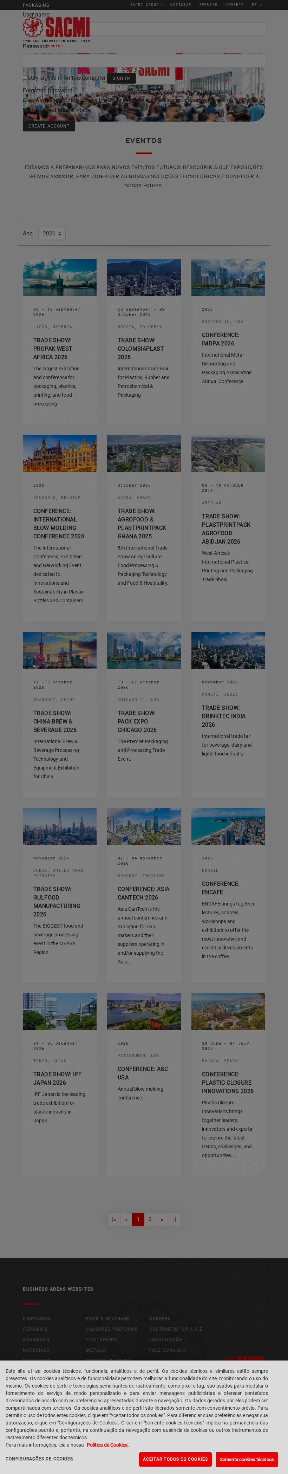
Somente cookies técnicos (247, 1459)
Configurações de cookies (39, 1458)
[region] (144, 1417)
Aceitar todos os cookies (175, 1459)
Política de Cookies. (108, 1445)
